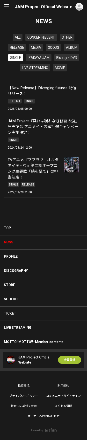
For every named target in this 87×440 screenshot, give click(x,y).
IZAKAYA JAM (39, 58)
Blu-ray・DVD (66, 58)
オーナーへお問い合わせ (43, 416)
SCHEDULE (13, 299)
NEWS (8, 242)
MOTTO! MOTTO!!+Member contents (34, 342)
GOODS (53, 47)
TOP (7, 228)
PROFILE (11, 256)
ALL (18, 37)
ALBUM (71, 47)
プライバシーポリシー (23, 396)
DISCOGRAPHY (16, 271)
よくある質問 (63, 406)
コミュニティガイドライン (63, 396)
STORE (9, 285)
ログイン (79, 7)
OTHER (67, 37)
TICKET (10, 313)
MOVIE (60, 68)
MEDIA (36, 47)
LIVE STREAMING (35, 68)
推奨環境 (23, 385)
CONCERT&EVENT (41, 37)
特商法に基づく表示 (24, 406)
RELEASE (17, 47)
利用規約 (63, 385)
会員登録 (69, 360)
